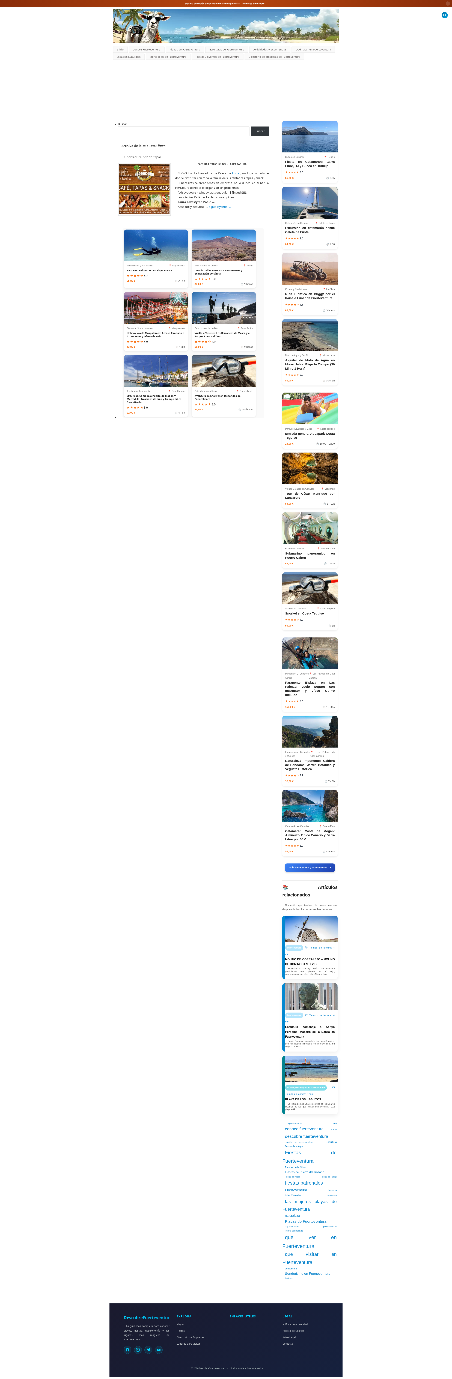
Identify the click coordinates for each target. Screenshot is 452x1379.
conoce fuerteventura (304, 1129)
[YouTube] (159, 1350)
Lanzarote (332, 1195)
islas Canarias (293, 1195)
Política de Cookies (293, 1330)
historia (332, 1190)
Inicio (120, 49)
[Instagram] (138, 1350)
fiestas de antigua (294, 1146)
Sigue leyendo (220, 207)
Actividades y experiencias (269, 49)
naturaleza (292, 1215)
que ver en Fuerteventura (309, 1241)
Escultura (331, 1142)
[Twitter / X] (148, 1350)
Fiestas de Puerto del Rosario (304, 1172)
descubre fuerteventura (306, 1136)
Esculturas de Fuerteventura (226, 49)
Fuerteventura (296, 1190)
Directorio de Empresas (190, 1337)
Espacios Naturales (129, 56)
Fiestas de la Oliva (295, 1167)
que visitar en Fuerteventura (309, 1258)
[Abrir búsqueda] (445, 15)
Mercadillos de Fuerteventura (168, 56)
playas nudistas (330, 1227)
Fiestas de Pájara (292, 1177)
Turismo (289, 1278)
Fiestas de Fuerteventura (309, 1157)
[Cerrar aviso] (448, 3)
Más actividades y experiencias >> (310, 867)
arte (335, 1123)
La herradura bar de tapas (141, 156)
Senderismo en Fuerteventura (307, 1273)
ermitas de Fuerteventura (299, 1142)
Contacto (287, 1343)
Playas (180, 1324)
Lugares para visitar (188, 1343)
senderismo (291, 1268)
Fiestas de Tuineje (329, 1177)
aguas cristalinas (295, 1123)
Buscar (122, 124)
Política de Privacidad (295, 1324)
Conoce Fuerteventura (146, 49)
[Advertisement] (226, 87)
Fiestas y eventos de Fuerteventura (217, 56)
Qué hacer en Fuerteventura (313, 49)
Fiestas (181, 1330)
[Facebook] (127, 1350)
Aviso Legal (289, 1337)
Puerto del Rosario (294, 1231)
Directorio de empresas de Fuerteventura (274, 56)
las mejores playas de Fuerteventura (309, 1205)
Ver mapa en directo (253, 3)
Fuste (235, 173)
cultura (334, 1130)
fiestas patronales (304, 1183)
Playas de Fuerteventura (185, 49)
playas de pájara (292, 1227)
